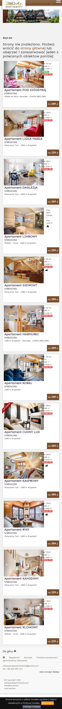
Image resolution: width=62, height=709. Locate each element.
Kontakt (28, 657)
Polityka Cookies (31, 706)
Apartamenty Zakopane (15, 660)
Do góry (8, 651)
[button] (7, 74)
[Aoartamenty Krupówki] (13, 4)
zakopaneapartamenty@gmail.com (21, 666)
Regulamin (14, 657)
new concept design (49, 672)
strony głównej (33, 48)
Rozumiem (47, 703)
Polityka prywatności (47, 657)
